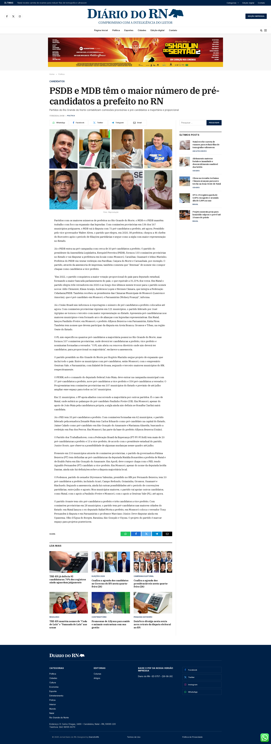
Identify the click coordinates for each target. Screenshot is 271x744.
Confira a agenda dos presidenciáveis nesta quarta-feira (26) (151, 583)
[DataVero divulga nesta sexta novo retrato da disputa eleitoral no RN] (153, 603)
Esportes (128, 30)
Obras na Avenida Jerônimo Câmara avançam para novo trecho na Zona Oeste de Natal (207, 181)
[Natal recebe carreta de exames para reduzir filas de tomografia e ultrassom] (184, 145)
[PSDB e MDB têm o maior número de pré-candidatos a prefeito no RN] (110, 169)
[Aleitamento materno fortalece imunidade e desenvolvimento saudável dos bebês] (184, 161)
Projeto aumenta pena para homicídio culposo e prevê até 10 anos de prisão (207, 215)
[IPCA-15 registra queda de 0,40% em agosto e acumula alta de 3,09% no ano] (184, 198)
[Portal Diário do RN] (135, 16)
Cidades (142, 30)
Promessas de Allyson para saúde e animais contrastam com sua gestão (111, 624)
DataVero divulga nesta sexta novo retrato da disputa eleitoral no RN (152, 624)
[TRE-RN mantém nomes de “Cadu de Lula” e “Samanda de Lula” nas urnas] (68, 603)
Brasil (195, 204)
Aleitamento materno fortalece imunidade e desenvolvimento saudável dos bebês (53, 3)
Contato (261, 3)
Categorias (231, 3)
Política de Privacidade (192, 737)
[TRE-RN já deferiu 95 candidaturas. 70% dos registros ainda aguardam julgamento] (68, 562)
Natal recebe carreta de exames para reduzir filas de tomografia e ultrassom (206, 144)
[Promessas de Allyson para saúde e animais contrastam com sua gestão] (111, 603)
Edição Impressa (256, 16)
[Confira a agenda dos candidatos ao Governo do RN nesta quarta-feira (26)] (111, 562)
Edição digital (248, 3)
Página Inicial (101, 30)
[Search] (261, 30)
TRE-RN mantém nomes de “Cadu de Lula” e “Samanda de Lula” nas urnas (68, 624)
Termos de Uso (133, 737)
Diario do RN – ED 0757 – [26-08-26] (155, 676)
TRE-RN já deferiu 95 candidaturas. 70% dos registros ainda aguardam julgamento (67, 579)
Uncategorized (200, 151)
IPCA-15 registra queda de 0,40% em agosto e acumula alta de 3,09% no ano (205, 198)
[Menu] (265, 30)
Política (116, 30)
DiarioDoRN (94, 737)
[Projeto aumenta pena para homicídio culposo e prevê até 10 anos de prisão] (184, 215)
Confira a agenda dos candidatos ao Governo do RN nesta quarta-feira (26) (110, 583)
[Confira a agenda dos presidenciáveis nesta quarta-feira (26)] (153, 562)
